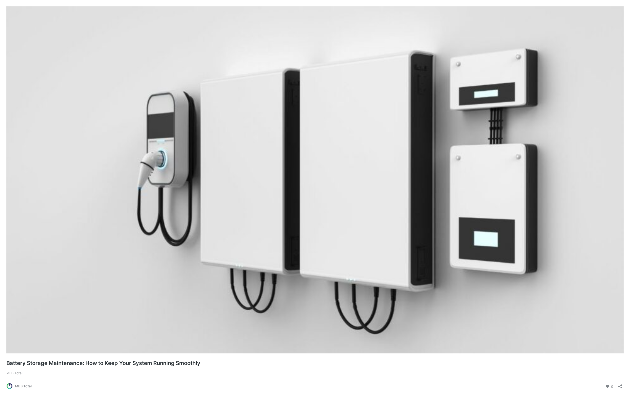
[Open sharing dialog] (620, 385)
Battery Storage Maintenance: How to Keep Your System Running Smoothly (103, 363)
